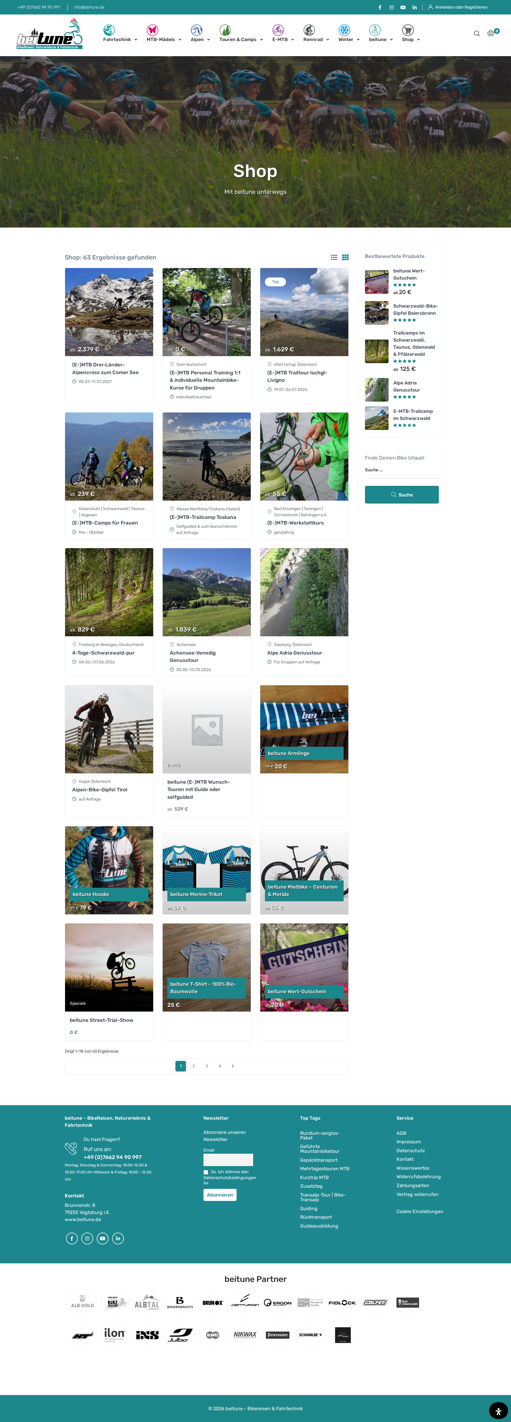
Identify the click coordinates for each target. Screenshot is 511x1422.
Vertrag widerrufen (418, 1194)
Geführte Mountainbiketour (319, 1149)
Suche (406, 495)
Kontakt (405, 1159)
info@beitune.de (89, 7)
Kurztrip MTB (314, 1177)
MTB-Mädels (161, 39)
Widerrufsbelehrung (419, 1176)
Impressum (409, 1142)
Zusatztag (311, 1186)
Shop (408, 39)
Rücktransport (316, 1217)
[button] (477, 34)
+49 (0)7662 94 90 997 (39, 7)
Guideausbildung (319, 1226)
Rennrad (313, 39)
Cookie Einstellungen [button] (420, 1211)
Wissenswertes (413, 1168)
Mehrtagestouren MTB (325, 1168)
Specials (78, 1003)
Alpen (197, 39)
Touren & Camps (238, 39)
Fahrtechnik (117, 39)
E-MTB (280, 39)
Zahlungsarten (413, 1185)
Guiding (309, 1208)
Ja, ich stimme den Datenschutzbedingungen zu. (228, 1177)
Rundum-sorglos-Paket (320, 1135)
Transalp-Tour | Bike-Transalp (323, 1197)
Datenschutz (411, 1150)
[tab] (334, 257)
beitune (378, 39)
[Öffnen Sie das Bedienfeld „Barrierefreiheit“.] (498, 1410)
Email (208, 1150)
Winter (346, 39)
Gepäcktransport (318, 1160)
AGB (401, 1133)
